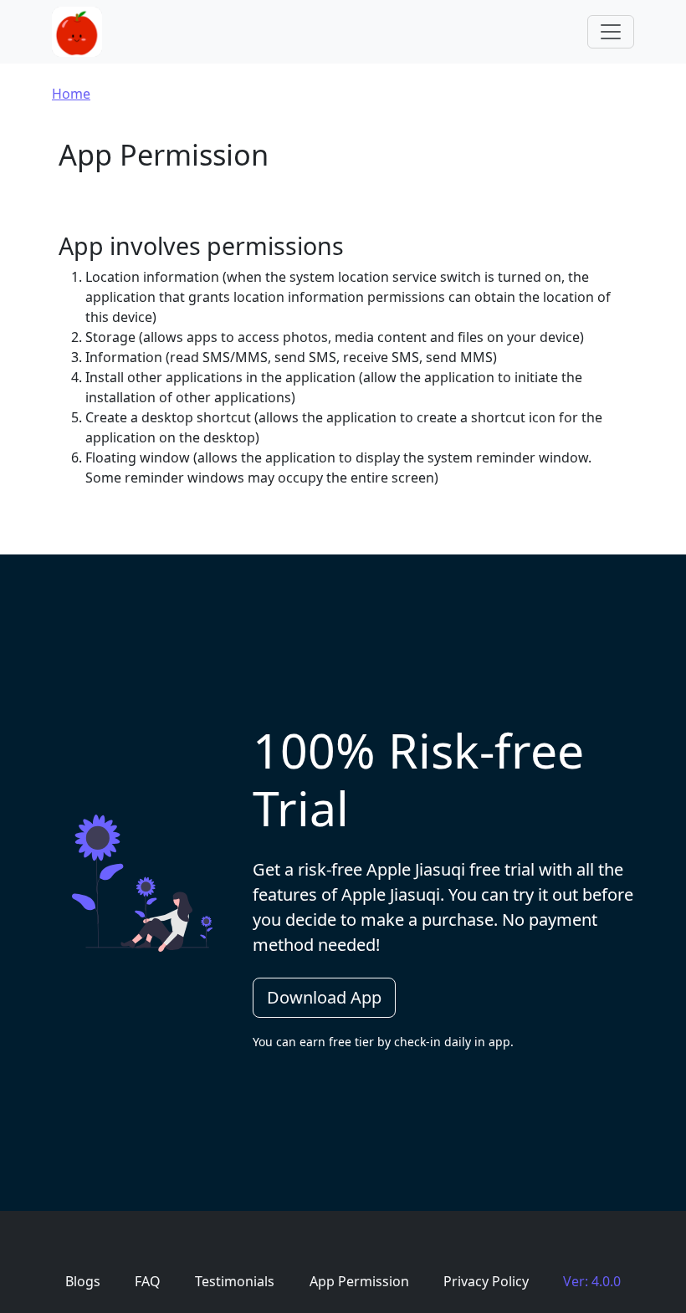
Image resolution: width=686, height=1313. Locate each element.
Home (71, 93)
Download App (324, 997)
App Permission (359, 1281)
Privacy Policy (486, 1281)
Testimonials (234, 1281)
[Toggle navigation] (610, 32)
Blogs (82, 1281)
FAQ (148, 1281)
